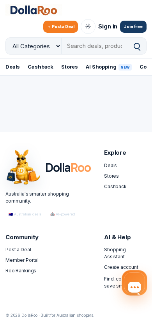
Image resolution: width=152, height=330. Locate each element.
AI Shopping (108, 67)
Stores (69, 67)
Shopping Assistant (115, 253)
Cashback (40, 67)
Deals (12, 67)
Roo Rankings (20, 271)
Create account (121, 267)
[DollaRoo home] (38, 10)
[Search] (136, 46)
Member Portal (22, 260)
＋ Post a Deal (60, 26)
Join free (133, 26)
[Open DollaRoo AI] (134, 283)
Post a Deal (18, 249)
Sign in (107, 26)
